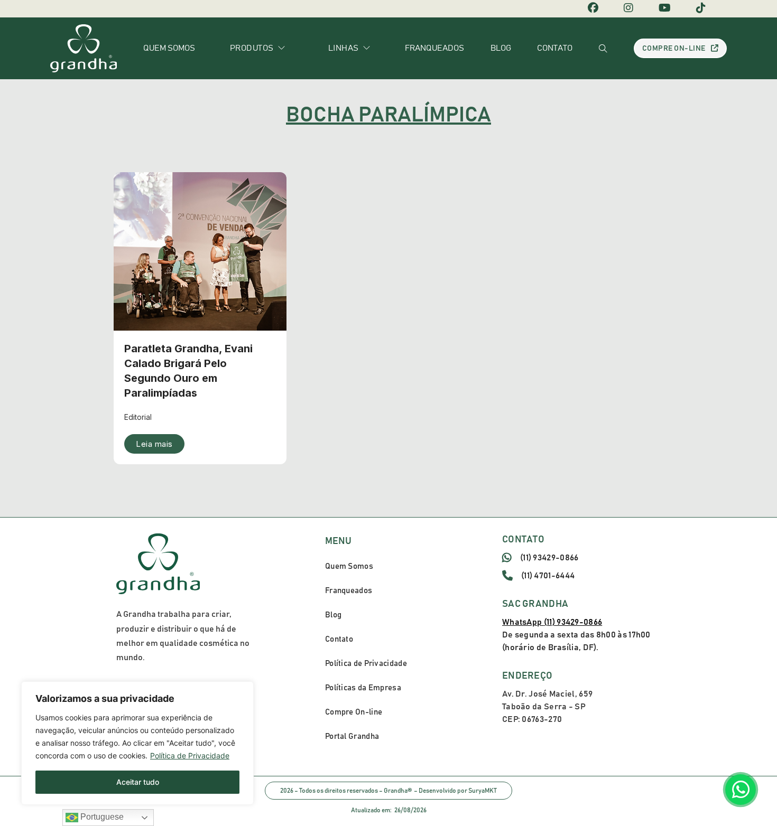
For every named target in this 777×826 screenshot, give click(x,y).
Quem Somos (349, 566)
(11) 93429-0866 (549, 557)
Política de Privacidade (189, 755)
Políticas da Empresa (363, 688)
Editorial (138, 416)
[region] (137, 743)
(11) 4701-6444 (548, 575)
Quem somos (169, 48)
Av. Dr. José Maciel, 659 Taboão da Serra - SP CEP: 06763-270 (547, 707)
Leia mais (154, 444)
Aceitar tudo (137, 781)
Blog (501, 48)
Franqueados (434, 48)
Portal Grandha (352, 736)
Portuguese (101, 816)
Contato (554, 48)
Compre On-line (674, 48)
